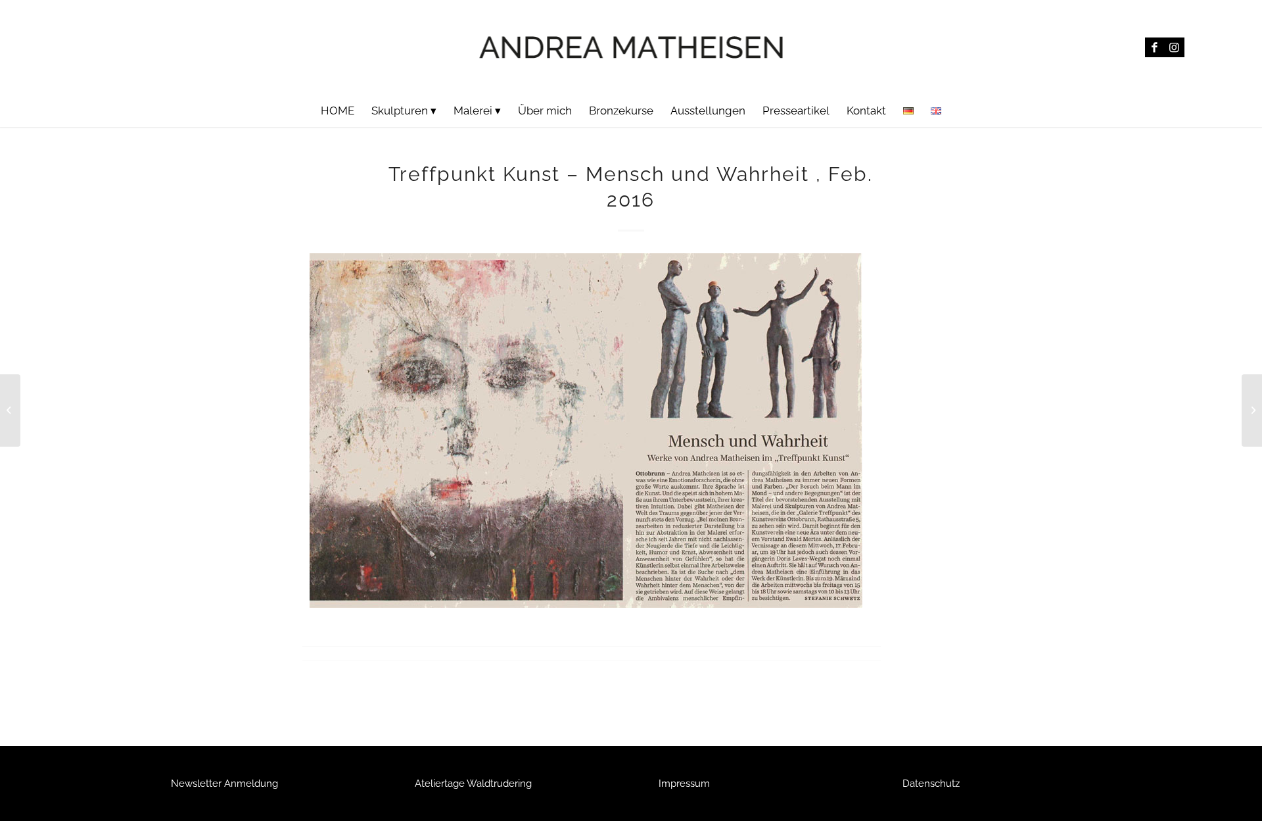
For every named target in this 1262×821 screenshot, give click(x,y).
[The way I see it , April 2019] (1252, 410)
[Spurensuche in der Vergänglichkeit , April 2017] (10, 410)
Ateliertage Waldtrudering (473, 783)
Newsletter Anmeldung (224, 783)
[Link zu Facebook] (1155, 47)
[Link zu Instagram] (1174, 47)
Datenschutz (931, 783)
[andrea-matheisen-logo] (631, 47)
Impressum (684, 783)
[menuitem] (337, 110)
